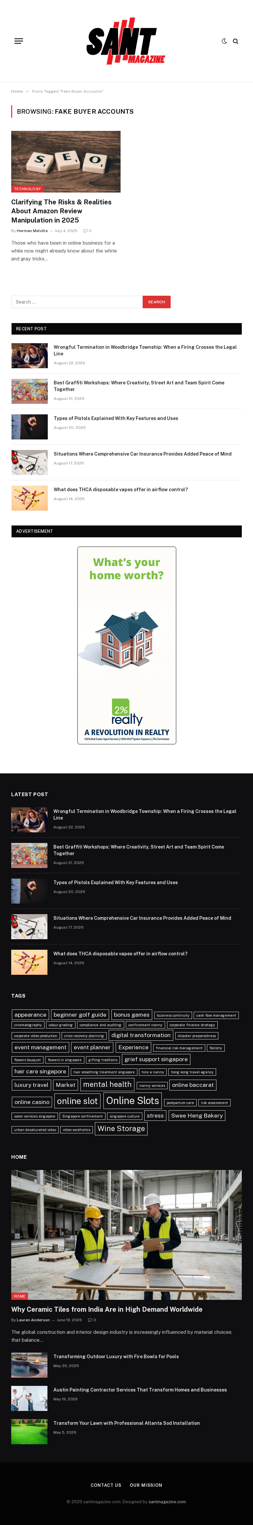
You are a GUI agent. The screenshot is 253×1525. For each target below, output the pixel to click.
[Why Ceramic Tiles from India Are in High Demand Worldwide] (126, 1235)
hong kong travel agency (192, 1072)
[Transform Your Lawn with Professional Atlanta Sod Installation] (29, 1431)
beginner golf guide (80, 1014)
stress (155, 1115)
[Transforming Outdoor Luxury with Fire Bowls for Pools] (29, 1365)
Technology (27, 189)
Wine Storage (121, 1128)
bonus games (132, 1014)
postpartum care (180, 1103)
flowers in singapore (65, 1060)
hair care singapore (40, 1071)
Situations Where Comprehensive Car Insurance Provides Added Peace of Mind (143, 454)
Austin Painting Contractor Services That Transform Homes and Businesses (140, 1389)
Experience (133, 1047)
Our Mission (146, 1485)
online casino (31, 1101)
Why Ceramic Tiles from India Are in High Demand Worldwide (107, 1309)
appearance (30, 1014)
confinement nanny (145, 1025)
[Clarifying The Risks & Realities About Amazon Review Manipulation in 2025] (66, 162)
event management (40, 1047)
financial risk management (179, 1048)
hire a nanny (153, 1072)
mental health (107, 1084)
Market (65, 1084)
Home (19, 1296)
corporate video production (35, 1036)
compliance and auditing (101, 1025)
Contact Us (106, 1485)
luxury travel (31, 1084)
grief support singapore (156, 1059)
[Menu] (18, 41)
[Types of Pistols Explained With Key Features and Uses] (30, 426)
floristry (216, 1048)
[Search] (235, 41)
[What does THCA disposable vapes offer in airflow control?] (30, 498)
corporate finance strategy (192, 1025)
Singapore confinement (82, 1116)
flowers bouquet (27, 1060)
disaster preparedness (197, 1036)
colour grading (61, 1025)
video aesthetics (76, 1130)
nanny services (152, 1086)
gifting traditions (103, 1060)
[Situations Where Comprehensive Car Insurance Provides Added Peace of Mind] (30, 462)
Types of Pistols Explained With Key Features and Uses (116, 418)
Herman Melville (32, 230)
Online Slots (132, 1100)
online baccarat (193, 1084)
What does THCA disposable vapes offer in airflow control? (121, 489)
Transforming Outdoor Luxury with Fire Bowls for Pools (116, 1356)
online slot (77, 1101)
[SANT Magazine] (126, 41)
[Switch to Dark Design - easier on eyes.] (224, 41)
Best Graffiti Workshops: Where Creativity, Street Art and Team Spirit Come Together (139, 386)
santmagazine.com (167, 1501)
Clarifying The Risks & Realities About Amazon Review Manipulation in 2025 (61, 211)
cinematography (28, 1025)
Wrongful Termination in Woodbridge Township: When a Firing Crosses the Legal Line (145, 350)
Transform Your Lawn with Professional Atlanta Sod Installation (126, 1423)
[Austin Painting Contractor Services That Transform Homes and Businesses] (29, 1398)
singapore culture (125, 1116)
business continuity (173, 1015)
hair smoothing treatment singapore (104, 1072)
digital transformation (141, 1035)
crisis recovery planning (84, 1036)
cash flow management (216, 1015)
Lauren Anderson (33, 1320)
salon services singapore (34, 1116)
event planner (92, 1047)
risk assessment (214, 1103)
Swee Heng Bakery (197, 1115)
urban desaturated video (35, 1130)
